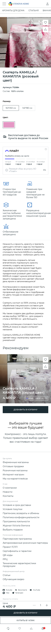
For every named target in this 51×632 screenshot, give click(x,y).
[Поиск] (8, 628)
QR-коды (8, 555)
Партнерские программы (17, 539)
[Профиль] (42, 3)
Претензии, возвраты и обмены (21, 513)
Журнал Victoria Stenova (16, 525)
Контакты (8, 496)
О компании (10, 488)
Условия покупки (12, 509)
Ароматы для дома (13, 10)
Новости (7, 492)
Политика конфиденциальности (21, 517)
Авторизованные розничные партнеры (25, 543)
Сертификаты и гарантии (17, 551)
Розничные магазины (15, 470)
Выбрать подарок (13, 529)
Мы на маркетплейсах (15, 478)
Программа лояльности (16, 521)
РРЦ (5, 559)
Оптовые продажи (13, 466)
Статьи (6, 575)
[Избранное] (19, 628)
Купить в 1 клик (26, 620)
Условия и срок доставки (17, 505)
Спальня (33, 10)
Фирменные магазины (16, 462)
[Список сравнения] (31, 628)
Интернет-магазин (13, 474)
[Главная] (21, 4)
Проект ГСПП (10, 547)
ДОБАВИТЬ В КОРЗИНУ (26, 613)
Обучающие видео (13, 579)
